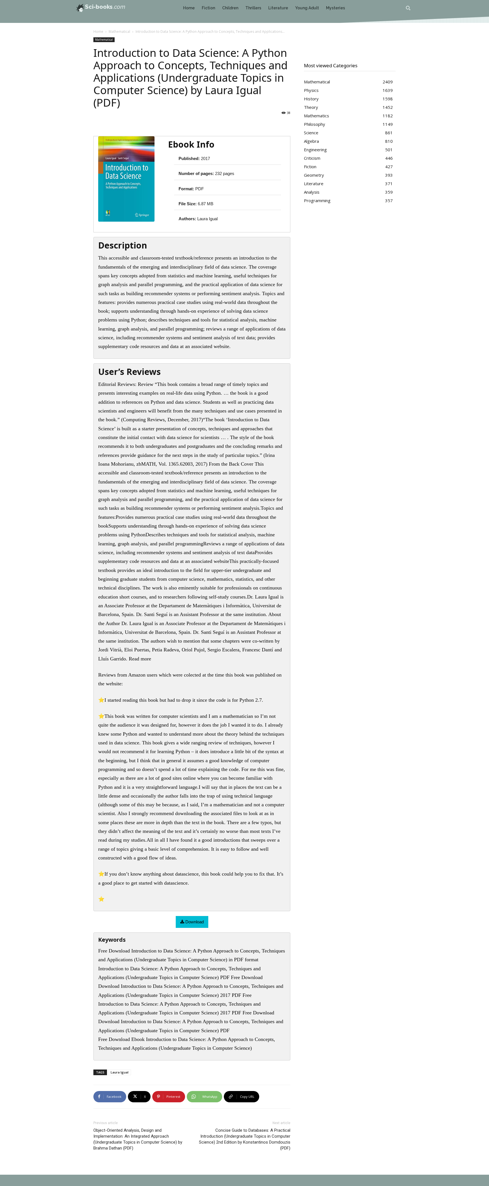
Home (98, 31)
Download (194, 921)
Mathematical (119, 31)
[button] (408, 8)
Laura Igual (119, 1072)
